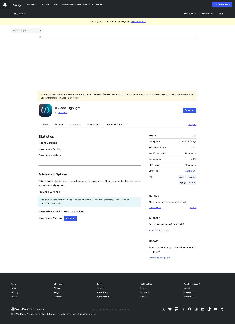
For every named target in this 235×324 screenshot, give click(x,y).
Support (192, 124)
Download (190, 110)
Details (44, 124)
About (13, 284)
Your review (155, 207)
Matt (187, 288)
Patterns (58, 297)
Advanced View (114, 124)
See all (193, 207)
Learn (99, 284)
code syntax (190, 177)
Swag (144, 297)
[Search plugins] (39, 30)
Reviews (59, 124)
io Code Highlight (67, 108)
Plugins (57, 292)
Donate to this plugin (159, 257)
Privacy (14, 297)
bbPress (188, 292)
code (181, 177)
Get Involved (146, 284)
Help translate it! (138, 21)
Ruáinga (40, 309)
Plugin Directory (18, 14)
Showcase (59, 284)
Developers (102, 292)
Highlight (183, 183)
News (13, 288)
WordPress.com (192, 284)
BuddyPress (190, 297)
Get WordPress (222, 5)
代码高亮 (192, 183)
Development (93, 124)
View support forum (159, 230)
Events (143, 288)
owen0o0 (62, 112)
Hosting (14, 292)
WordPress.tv (104, 297)
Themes (57, 288)
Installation (74, 124)
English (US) (190, 171)
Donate (144, 292)
